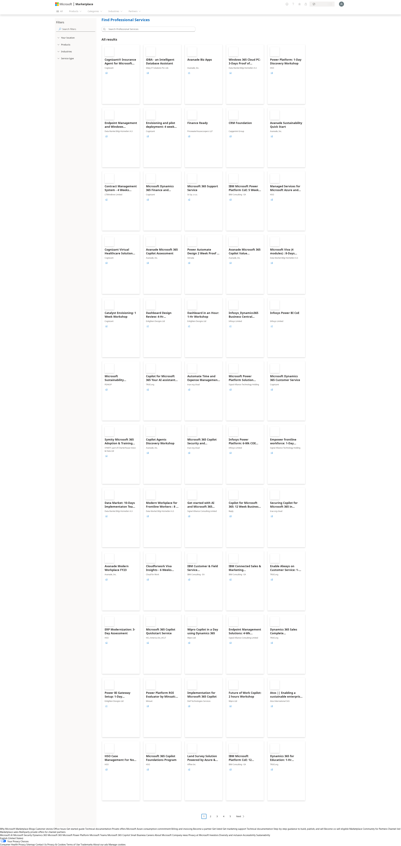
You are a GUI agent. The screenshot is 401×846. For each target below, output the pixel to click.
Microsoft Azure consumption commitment (148, 828)
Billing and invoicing (182, 828)
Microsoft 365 (55, 835)
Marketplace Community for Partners (368, 828)
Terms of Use (73, 844)
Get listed (217, 828)
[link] (121, 74)
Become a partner (202, 828)
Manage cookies (117, 844)
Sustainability (263, 835)
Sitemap (30, 844)
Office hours (59, 828)
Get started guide (76, 828)
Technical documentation (98, 828)
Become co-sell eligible (336, 828)
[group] (106, 73)
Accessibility (249, 835)
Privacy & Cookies (56, 844)
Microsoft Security (22, 835)
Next (238, 816)
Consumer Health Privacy (13, 844)
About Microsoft (163, 835)
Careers (150, 835)
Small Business (138, 835)
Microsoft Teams (98, 835)
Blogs (32, 828)
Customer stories (44, 828)
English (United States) (11, 838)
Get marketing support (234, 828)
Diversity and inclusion (230, 835)
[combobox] (149, 29)
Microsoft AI (6, 835)
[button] (104, 29)
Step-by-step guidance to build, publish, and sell (298, 828)
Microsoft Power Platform (75, 835)
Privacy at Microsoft (198, 835)
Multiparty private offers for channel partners (42, 831)
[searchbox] (78, 29)
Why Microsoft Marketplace (14, 828)
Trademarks (87, 844)
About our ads (100, 844)
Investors (214, 835)
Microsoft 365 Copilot (118, 835)
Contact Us (41, 844)
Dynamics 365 (40, 835)
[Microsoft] (63, 4)
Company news (180, 835)
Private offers (119, 828)
